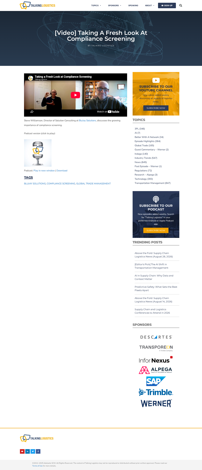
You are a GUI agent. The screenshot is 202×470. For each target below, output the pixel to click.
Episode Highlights (144, 141)
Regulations (141, 170)
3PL (137, 128)
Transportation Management (149, 183)
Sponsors (113, 5)
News (138, 162)
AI (136, 132)
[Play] (38, 166)
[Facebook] (38, 451)
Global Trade (141, 145)
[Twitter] (33, 451)
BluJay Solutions (87, 120)
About (148, 5)
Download (61, 170)
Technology (141, 179)
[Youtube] (22, 451)
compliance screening (61, 183)
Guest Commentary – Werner (150, 149)
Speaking (133, 5)
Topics (95, 5)
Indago (138, 153)
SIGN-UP (168, 5)
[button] (180, 5)
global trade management (93, 183)
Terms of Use (37, 466)
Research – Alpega (144, 174)
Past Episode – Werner (146, 166)
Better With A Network (147, 137)
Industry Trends (143, 158)
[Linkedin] (27, 451)
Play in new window (44, 170)
